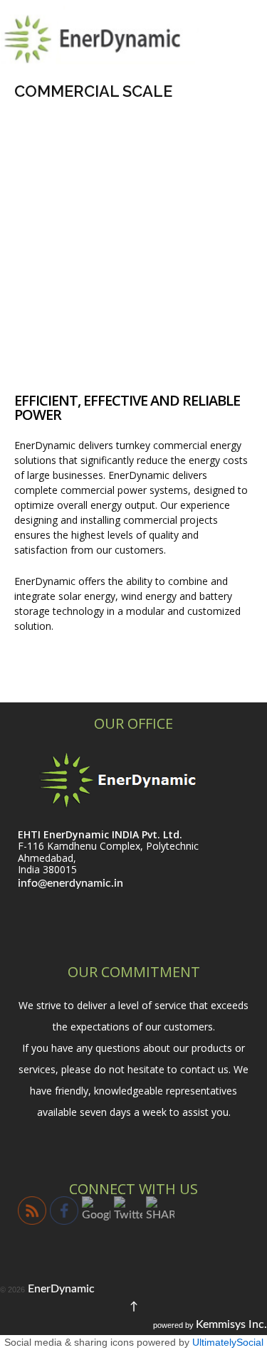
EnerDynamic (60, 1288)
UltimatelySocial (227, 1342)
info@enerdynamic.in (70, 883)
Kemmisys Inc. (231, 1324)
